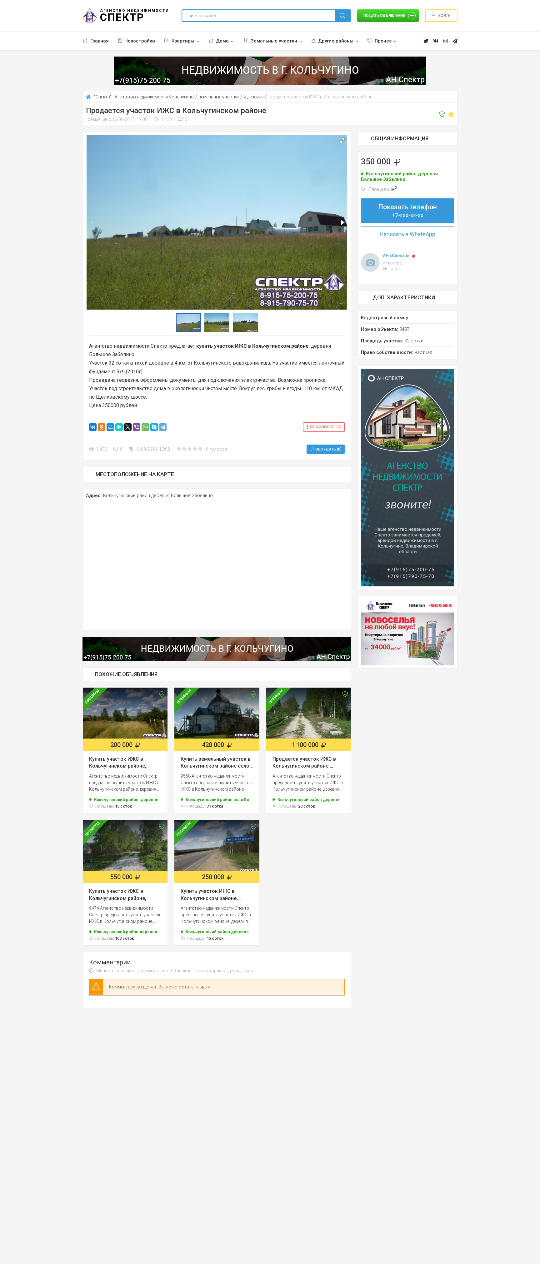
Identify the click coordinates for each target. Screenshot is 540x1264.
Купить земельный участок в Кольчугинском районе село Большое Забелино (216, 763)
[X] (128, 427)
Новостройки (139, 41)
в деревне (253, 96)
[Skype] (154, 427)
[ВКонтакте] (93, 427)
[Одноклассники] (101, 427)
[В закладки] (451, 114)
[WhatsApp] (145, 427)
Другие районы (335, 41)
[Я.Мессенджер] (119, 427)
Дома (222, 41)
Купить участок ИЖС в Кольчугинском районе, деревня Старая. (117, 895)
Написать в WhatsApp (407, 234)
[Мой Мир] (110, 427)
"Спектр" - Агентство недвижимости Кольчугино (144, 96)
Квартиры (183, 41)
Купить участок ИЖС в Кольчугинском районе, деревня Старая (209, 895)
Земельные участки (274, 41)
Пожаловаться (325, 427)
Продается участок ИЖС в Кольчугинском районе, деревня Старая (304, 763)
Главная (99, 41)
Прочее (383, 41)
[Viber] (136, 427)
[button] (342, 141)
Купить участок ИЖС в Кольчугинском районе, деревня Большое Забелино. (123, 763)
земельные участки (219, 96)
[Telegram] (163, 427)
